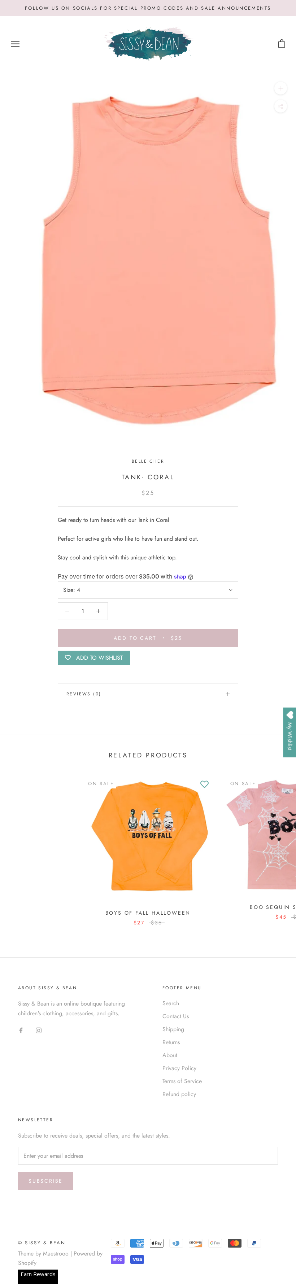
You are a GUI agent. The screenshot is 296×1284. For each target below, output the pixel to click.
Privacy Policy (179, 1068)
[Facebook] (21, 1030)
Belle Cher (148, 461)
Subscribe (46, 1180)
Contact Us (175, 1016)
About (169, 1055)
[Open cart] (281, 44)
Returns (171, 1042)
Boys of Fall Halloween (148, 912)
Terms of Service (182, 1081)
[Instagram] (39, 1030)
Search (170, 1003)
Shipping (173, 1029)
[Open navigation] (15, 44)
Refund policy (179, 1094)
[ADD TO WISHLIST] (204, 784)
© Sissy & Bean (41, 1242)
